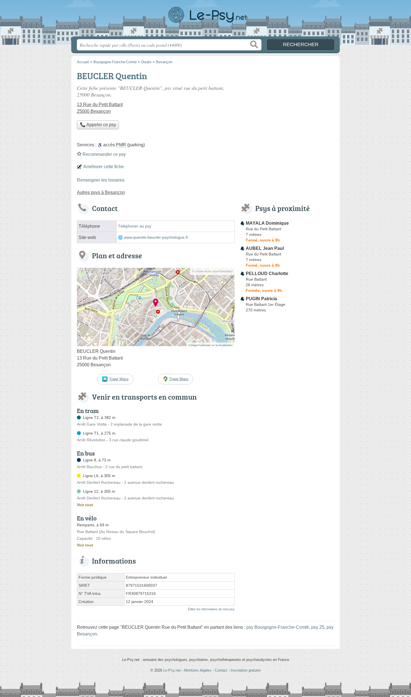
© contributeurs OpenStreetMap (212, 271)
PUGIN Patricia (261, 298)
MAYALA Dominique (267, 223)
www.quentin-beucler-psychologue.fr (156, 237)
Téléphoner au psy (134, 226)
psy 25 (317, 627)
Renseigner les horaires (100, 180)
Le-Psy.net (205, 20)
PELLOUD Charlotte (267, 273)
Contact (221, 670)
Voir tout (85, 505)
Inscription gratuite (246, 670)
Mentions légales (197, 670)
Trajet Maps (178, 379)
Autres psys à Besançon (101, 192)
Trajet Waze (119, 379)
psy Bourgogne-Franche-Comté (277, 627)
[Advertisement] (287, 108)
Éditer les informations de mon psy (211, 609)
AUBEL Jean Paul (265, 248)
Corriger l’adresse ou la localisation (210, 345)
